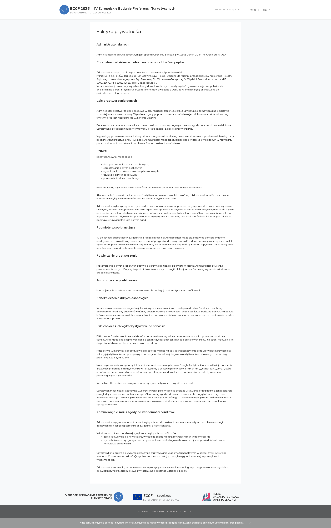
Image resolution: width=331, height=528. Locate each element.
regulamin (158, 511)
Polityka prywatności (180, 511)
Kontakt (143, 511)
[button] (266, 10)
